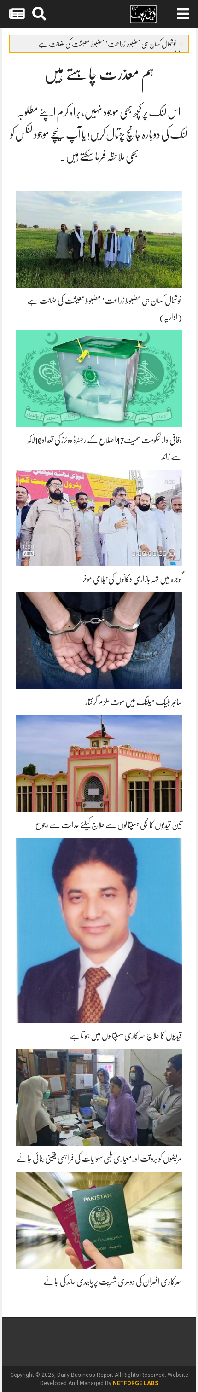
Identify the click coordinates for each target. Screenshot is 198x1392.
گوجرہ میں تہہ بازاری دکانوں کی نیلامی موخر (132, 579)
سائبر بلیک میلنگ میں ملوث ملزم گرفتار (133, 702)
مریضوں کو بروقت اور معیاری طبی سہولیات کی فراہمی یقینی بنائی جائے (99, 1158)
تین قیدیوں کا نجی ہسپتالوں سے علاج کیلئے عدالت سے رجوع (108, 825)
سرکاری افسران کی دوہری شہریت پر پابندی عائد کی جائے (112, 1281)
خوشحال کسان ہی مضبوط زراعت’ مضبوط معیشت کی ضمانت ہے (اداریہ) (111, 46)
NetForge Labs (135, 1383)
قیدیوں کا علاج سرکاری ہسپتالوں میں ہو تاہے (126, 1035)
